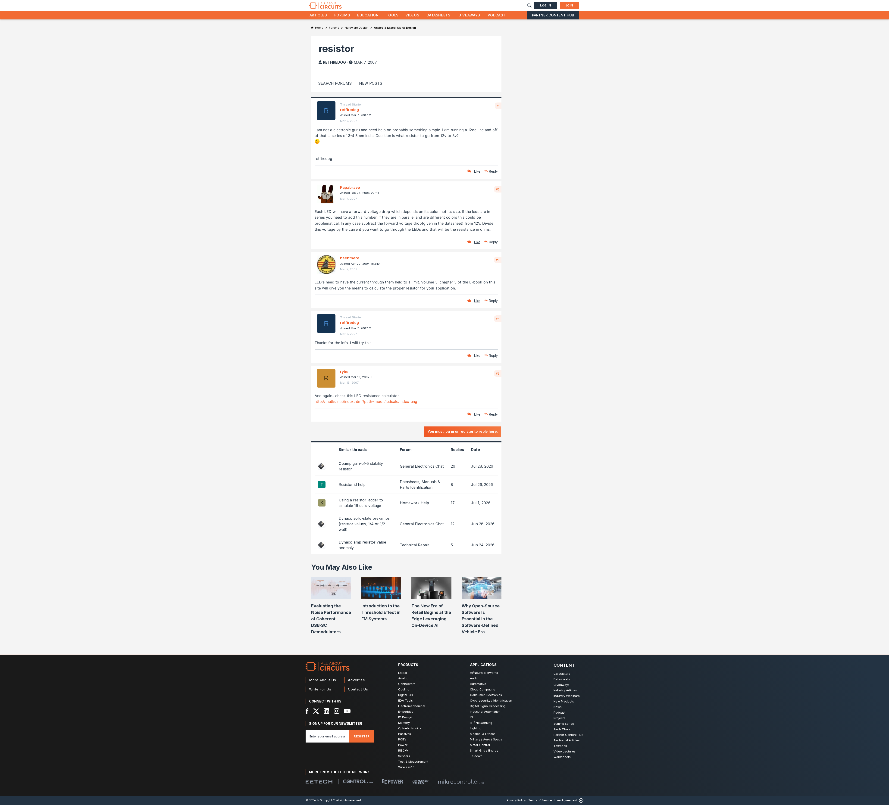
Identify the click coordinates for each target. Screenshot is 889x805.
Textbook (560, 746)
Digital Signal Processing (488, 706)
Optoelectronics (409, 728)
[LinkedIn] (326, 711)
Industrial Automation (485, 711)
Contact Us (358, 689)
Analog (403, 678)
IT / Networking (481, 722)
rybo (344, 371)
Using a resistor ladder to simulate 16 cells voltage (361, 503)
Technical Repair (414, 545)
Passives (404, 734)
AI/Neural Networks (484, 672)
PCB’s (402, 739)
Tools (392, 15)
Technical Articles (567, 740)
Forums (342, 15)
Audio (474, 678)
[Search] (529, 5)
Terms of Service (540, 800)
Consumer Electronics (486, 695)
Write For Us (320, 689)
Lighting (475, 728)
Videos (412, 15)
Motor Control (480, 745)
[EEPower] (392, 781)
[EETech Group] (319, 781)
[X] (316, 711)
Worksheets (562, 757)
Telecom (476, 756)
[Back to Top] (580, 800)
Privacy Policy (516, 800)
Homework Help (414, 502)
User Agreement (565, 800)
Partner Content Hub (553, 15)
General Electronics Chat (422, 466)
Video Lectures (565, 751)
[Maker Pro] (420, 781)
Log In (545, 5)
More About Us (322, 680)
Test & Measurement (413, 761)
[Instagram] (336, 711)
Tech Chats (562, 729)
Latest (402, 672)
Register (361, 736)
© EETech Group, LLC (320, 800)
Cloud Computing (482, 689)
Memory (404, 722)
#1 (498, 106)
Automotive (478, 684)
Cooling (403, 689)
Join (569, 5)
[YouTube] (347, 711)
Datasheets (438, 15)
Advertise (356, 680)
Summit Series (564, 723)
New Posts (370, 83)
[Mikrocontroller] (461, 781)
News (558, 707)
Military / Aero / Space (486, 739)
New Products (564, 701)
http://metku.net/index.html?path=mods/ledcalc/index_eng (366, 401)
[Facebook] (307, 711)
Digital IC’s (405, 695)
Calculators (562, 673)
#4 (498, 318)
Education (368, 15)
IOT (472, 717)
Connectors (406, 684)
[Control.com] (358, 781)
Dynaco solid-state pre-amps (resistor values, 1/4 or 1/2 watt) (364, 524)
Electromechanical (411, 706)
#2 (498, 189)
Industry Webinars (567, 696)
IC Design (405, 717)
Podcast (496, 15)
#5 (498, 373)
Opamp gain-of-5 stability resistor (361, 466)
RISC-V (403, 750)
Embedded (405, 711)
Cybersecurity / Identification (491, 700)
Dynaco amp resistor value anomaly (362, 545)
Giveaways (469, 15)
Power (402, 745)
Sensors (404, 756)
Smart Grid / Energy (484, 750)
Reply (493, 171)
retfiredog (334, 62)
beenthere (349, 258)
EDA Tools (405, 700)
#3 (498, 260)
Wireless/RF (406, 767)
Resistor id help (352, 484)
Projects (559, 718)
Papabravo (350, 187)
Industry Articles (565, 690)
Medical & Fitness (482, 734)
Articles (318, 15)
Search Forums (335, 83)
